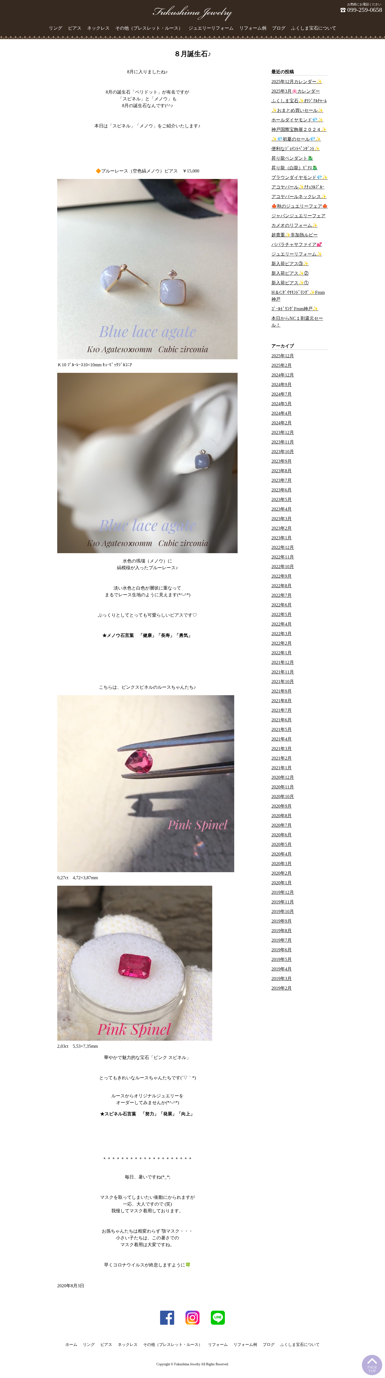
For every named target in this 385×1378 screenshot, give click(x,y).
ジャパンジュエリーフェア (298, 215)
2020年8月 (281, 815)
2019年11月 (282, 902)
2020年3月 (281, 863)
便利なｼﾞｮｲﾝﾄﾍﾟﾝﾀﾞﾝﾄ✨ (295, 148)
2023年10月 (282, 451)
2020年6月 (281, 834)
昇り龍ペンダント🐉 (292, 158)
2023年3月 (281, 518)
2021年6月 (281, 719)
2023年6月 (281, 490)
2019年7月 (281, 940)
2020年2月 (281, 873)
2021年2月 (281, 758)
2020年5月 (281, 844)
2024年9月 (281, 384)
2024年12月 (282, 375)
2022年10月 (282, 566)
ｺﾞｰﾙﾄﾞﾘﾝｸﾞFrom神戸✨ (294, 308)
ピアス (74, 28)
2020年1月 (281, 882)
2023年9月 (281, 461)
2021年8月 (281, 700)
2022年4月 (281, 624)
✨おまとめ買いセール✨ (297, 110)
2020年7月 (281, 825)
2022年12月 (282, 547)
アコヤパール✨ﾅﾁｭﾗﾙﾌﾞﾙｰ (297, 187)
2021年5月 (281, 729)
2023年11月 (282, 442)
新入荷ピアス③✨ (290, 263)
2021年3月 (281, 748)
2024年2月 (281, 422)
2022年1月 (281, 652)
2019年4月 (281, 969)
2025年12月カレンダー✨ (296, 81)
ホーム (71, 1344)
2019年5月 (281, 959)
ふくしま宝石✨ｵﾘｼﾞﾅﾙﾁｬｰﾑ (299, 100)
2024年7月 (281, 394)
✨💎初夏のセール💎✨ (296, 139)
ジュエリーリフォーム (211, 28)
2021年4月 (281, 739)
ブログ (279, 28)
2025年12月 (282, 355)
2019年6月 (281, 949)
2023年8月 (281, 470)
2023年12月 (282, 432)
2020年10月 (282, 796)
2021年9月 (281, 691)
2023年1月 (281, 537)
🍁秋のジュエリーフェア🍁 (299, 206)
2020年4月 (281, 854)
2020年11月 (282, 787)
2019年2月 (281, 988)
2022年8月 (281, 585)
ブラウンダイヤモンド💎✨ (299, 177)
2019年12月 (282, 892)
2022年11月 (282, 557)
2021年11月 (282, 672)
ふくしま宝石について (313, 28)
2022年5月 (281, 614)
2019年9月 (281, 921)
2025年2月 (281, 365)
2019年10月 (282, 911)
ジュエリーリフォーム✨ (296, 254)
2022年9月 (281, 576)
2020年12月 (282, 777)
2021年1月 (281, 767)
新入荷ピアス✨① (290, 282)
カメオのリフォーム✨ (294, 225)
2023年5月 (281, 499)
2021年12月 (282, 662)
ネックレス (98, 28)
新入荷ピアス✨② (290, 273)
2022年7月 (281, 595)
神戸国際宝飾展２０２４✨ (299, 129)
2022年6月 (281, 604)
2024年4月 (281, 413)
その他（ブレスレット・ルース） (149, 28)
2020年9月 (281, 806)
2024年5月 (281, 403)
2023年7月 (281, 480)
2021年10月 (282, 681)
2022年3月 (281, 633)
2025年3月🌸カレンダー (295, 91)
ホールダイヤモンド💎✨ (297, 120)
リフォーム (218, 1344)
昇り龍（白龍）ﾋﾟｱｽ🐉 (294, 167)
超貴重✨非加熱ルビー (294, 234)
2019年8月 (281, 930)
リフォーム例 (252, 28)
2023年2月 (281, 528)
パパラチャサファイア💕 (296, 244)
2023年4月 (281, 509)
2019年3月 (281, 978)
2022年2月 (281, 643)
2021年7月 (281, 710)
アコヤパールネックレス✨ (299, 196)
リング (55, 28)
